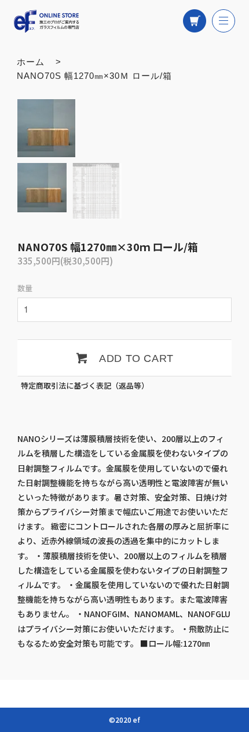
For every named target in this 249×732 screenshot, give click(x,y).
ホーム (30, 62)
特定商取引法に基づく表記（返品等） (85, 385)
